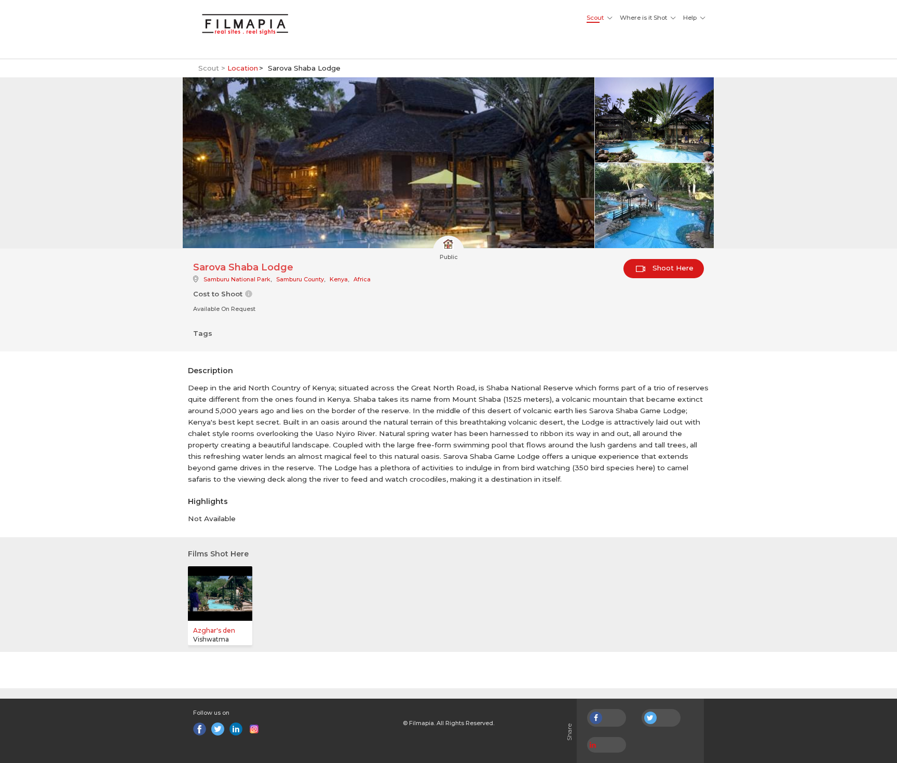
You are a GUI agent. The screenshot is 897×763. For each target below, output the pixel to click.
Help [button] (690, 17)
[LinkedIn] (235, 729)
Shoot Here (672, 268)
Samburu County (300, 279)
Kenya (339, 279)
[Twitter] (217, 729)
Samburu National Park (236, 279)
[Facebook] (199, 729)
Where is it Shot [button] (643, 17)
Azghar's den (214, 630)
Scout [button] (595, 17)
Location (242, 68)
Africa (362, 279)
